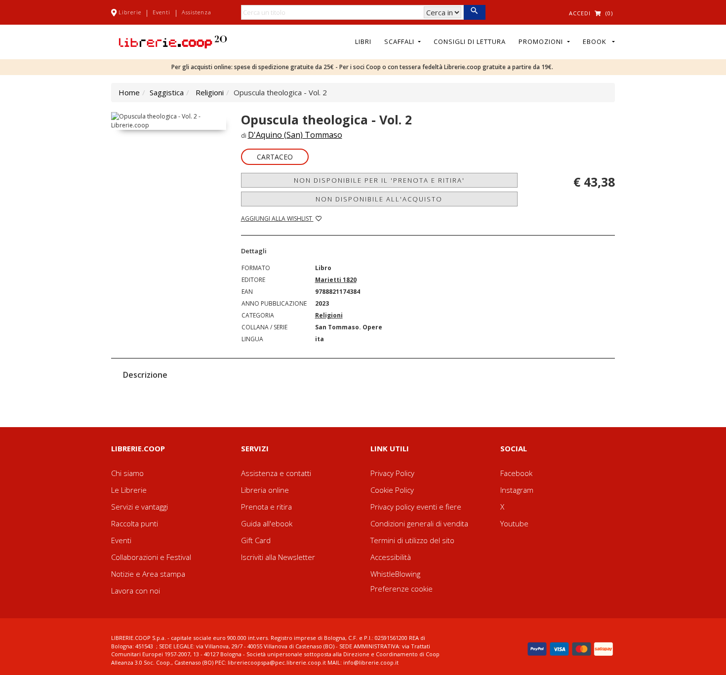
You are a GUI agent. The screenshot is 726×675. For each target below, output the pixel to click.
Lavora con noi (135, 591)
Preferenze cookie (401, 589)
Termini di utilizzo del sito (412, 540)
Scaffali (400, 41)
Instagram (516, 490)
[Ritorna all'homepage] (173, 41)
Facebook (516, 473)
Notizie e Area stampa (148, 574)
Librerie (130, 12)
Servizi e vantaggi (139, 507)
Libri (363, 41)
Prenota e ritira (266, 507)
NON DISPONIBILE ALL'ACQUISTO (379, 199)
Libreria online (265, 490)
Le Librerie (129, 490)
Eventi (161, 12)
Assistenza (196, 12)
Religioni (210, 92)
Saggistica (167, 92)
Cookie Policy (392, 490)
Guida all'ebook (266, 523)
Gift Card (256, 540)
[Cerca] (474, 12)
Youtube (514, 523)
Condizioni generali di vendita (419, 523)
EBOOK (596, 41)
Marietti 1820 (336, 280)
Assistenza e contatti (276, 473)
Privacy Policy (392, 473)
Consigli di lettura (470, 41)
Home (129, 92)
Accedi (580, 13)
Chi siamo (127, 473)
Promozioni (542, 41)
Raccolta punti (134, 523)
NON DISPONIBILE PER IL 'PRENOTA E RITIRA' (379, 180)
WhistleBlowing (395, 574)
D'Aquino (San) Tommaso (295, 134)
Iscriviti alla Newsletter (278, 557)
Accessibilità (390, 557)
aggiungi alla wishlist (277, 218)
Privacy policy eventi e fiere (415, 507)
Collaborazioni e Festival (151, 557)
